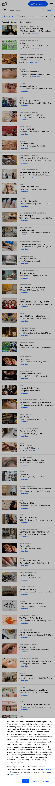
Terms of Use (46, 769)
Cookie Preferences (41, 781)
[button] (51, 722)
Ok (25, 781)
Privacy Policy (15, 774)
